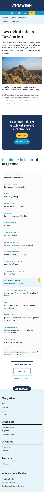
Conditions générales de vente (13, 486)
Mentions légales (8, 479)
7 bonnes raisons (10, 315)
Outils (4, 411)
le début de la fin (10, 232)
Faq (5, 349)
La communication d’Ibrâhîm (15, 216)
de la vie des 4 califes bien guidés (15, 290)
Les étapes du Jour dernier (14, 187)
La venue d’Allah (10, 235)
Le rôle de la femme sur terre (16, 206)
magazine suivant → (22, 378)
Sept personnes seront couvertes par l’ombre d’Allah (19, 331)
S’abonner (5, 451)
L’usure (7, 225)
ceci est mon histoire (11, 242)
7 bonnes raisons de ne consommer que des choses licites (21, 318)
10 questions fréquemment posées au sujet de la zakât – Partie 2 (21, 353)
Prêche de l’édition (10, 327)
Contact (4, 414)
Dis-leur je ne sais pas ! (13, 342)
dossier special (9, 339)
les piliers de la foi (10, 184)
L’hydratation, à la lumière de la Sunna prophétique (19, 306)
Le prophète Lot (10, 274)
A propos (5, 407)
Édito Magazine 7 (11, 197)
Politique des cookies (10, 483)
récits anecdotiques (11, 252)
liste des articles (22, 371)
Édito (6, 194)
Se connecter (6, 447)
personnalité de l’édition (13, 261)
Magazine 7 (22, 17)
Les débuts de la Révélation (15, 283)
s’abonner (22, 135)
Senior (13, 17)
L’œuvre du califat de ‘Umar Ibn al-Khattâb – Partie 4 (22, 294)
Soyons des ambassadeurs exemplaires (19, 245)
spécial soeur (9, 203)
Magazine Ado (7, 431)
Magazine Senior (8, 434)
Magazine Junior (8, 427)
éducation (7, 213)
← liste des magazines (22, 364)
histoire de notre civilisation (14, 271)
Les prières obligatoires (13, 177)
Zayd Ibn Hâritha (11, 264)
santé (6, 302)
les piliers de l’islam (11, 174)
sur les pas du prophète (12, 280)
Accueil (5, 17)
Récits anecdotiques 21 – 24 (15, 254)
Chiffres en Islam (10, 223)
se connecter (22, 142)
